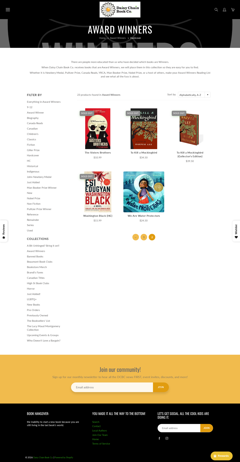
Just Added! (33, 293)
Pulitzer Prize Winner (39, 209)
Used (30, 230)
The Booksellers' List (38, 320)
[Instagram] (167, 438)
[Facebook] (159, 438)
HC (29, 160)
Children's (32, 133)
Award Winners (118, 38)
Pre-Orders (33, 309)
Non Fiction (33, 203)
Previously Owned (37, 315)
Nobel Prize (33, 198)
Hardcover (33, 155)
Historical (32, 166)
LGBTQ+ (32, 299)
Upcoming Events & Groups (43, 335)
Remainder (33, 219)
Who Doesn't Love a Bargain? (43, 340)
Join (161, 387)
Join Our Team (100, 435)
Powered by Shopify (64, 457)
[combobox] (194, 95)
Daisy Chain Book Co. (43, 457)
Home (102, 38)
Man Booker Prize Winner (42, 187)
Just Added (33, 182)
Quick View (98, 128)
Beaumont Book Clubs (39, 261)
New (29, 192)
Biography (33, 117)
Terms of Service (101, 443)
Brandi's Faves (35, 272)
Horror (31, 288)
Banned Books (35, 256)
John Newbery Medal (39, 176)
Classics (31, 139)
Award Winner (35, 112)
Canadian (32, 128)
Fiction (31, 144)
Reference (32, 214)
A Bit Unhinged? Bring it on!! (43, 245)
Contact (96, 426)
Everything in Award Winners (44, 101)
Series (30, 225)
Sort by (171, 94)
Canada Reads (35, 123)
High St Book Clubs (38, 283)
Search (95, 422)
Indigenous (33, 171)
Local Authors (99, 430)
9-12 (29, 107)
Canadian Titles (36, 277)
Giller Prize (33, 150)
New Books (33, 304)
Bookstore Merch (37, 266)
